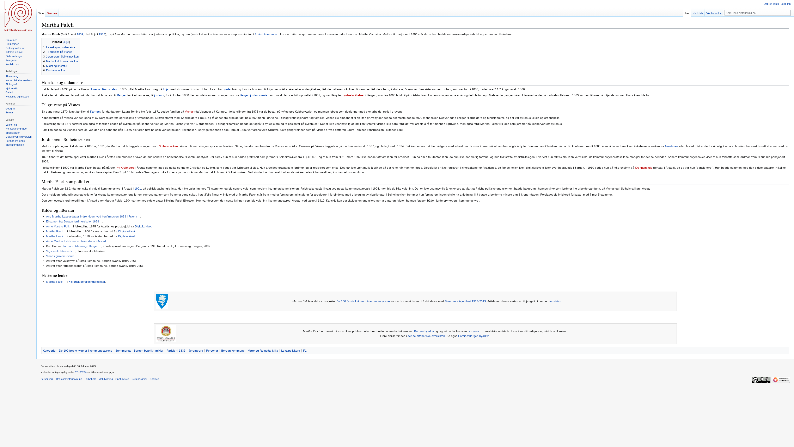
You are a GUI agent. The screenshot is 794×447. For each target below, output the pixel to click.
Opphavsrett (122, 379)
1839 (80, 34)
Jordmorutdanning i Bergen (80, 246)
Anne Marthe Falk (57, 226)
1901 (137, 188)
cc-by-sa (473, 331)
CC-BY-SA (80, 372)
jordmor (159, 95)
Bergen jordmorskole (253, 95)
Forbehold (90, 379)
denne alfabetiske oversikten (426, 336)
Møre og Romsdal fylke (263, 350)
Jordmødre (196, 350)
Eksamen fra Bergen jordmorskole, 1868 (72, 221)
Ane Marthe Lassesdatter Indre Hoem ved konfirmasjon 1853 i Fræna (91, 216)
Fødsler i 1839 (175, 350)
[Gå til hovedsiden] (18, 16)
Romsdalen (109, 89)
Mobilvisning (106, 379)
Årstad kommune (266, 34)
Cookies (154, 379)
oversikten (554, 301)
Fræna (95, 89)
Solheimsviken (168, 146)
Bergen (122, 95)
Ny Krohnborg (125, 167)
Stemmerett (123, 350)
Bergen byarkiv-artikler (148, 350)
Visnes (189, 111)
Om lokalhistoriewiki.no (69, 379)
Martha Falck (54, 236)
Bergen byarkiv (424, 331)
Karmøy (95, 111)
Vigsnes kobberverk (59, 251)
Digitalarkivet (143, 226)
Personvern (47, 379)
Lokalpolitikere (290, 350)
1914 (102, 34)
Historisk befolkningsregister (86, 281)
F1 (305, 350)
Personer (212, 350)
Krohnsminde (643, 167)
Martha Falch (54, 231)
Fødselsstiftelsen (353, 95)
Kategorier (49, 350)
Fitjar (166, 89)
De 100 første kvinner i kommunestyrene (363, 301)
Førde (226, 89)
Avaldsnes (671, 146)
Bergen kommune (233, 350)
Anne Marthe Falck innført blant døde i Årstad (76, 241)
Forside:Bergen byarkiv (473, 336)
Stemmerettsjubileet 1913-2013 (465, 301)
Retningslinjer (139, 379)
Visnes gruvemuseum (60, 256)
